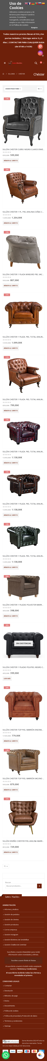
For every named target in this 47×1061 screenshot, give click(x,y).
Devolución (8, 991)
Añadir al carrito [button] (11, 160)
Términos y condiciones (13, 1021)
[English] (26, 3)
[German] (33, 3)
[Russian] (40, 3)
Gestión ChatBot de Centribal (15, 945)
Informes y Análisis (11, 909)
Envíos (6, 1001)
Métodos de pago (11, 996)
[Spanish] (43, 3)
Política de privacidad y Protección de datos (20, 1016)
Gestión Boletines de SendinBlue (16, 940)
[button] (6, 1055)
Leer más (7, 678)
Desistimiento (9, 1006)
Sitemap (7, 1026)
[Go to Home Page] (3, 73)
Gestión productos (11, 925)
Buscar (8, 882)
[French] (29, 3)
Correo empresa (10, 930)
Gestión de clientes (11, 919)
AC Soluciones (25, 1046)
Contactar (8, 986)
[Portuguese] (36, 3)
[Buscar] (39, 886)
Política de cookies (21, 25)
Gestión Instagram (11, 935)
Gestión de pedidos (11, 914)
